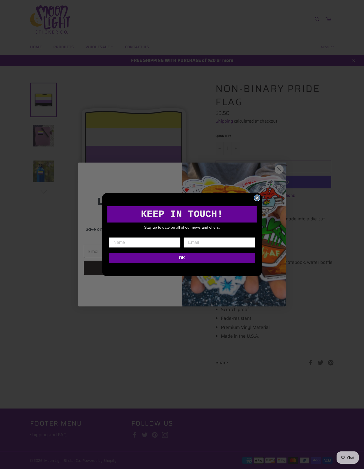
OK (182, 258)
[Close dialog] (257, 197)
